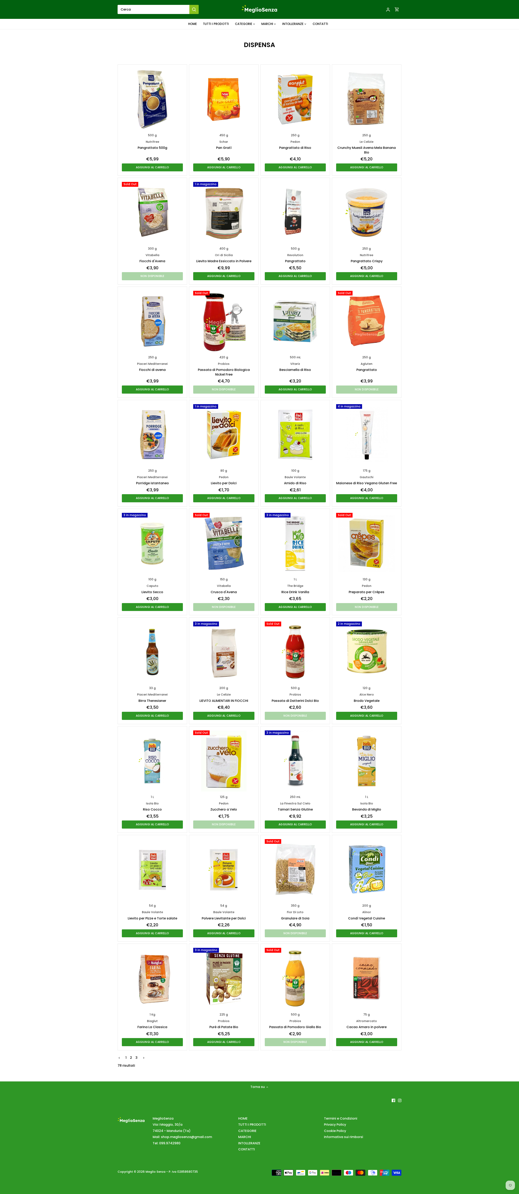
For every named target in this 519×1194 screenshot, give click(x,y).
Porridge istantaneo (152, 480)
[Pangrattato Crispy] (366, 212)
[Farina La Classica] (152, 978)
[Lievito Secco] (152, 543)
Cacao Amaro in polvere (366, 1024)
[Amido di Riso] (295, 434)
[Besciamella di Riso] (295, 321)
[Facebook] (393, 1100)
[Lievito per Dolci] (223, 434)
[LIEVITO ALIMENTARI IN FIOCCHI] (223, 652)
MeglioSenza (163, 1118)
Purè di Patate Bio (223, 1024)
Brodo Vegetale (367, 698)
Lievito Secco (152, 589)
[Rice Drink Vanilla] (295, 543)
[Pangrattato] (295, 212)
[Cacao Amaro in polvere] (366, 978)
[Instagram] (399, 1100)
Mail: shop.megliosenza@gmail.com (182, 1137)
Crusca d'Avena (224, 589)
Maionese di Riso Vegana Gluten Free (366, 480)
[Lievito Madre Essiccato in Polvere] (223, 212)
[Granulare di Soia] (295, 869)
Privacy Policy (335, 1124)
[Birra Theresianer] (152, 652)
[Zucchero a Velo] (223, 760)
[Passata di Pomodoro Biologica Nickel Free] (223, 321)
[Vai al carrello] (397, 9)
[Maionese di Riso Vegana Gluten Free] (366, 434)
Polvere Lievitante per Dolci (224, 915)
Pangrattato (295, 258)
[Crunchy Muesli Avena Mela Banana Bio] (366, 99)
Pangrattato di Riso (295, 145)
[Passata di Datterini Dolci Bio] (295, 652)
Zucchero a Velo (223, 806)
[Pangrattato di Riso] (295, 99)
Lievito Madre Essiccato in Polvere (223, 258)
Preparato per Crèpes (366, 589)
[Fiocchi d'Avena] (152, 212)
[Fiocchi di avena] (152, 321)
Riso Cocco (152, 806)
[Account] (388, 9)
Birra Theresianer (152, 698)
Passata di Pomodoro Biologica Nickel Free (224, 369)
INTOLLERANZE (249, 1143)
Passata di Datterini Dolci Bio (295, 698)
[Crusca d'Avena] (223, 543)
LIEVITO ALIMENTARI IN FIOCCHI (223, 698)
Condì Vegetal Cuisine (366, 915)
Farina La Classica (152, 1024)
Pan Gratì (224, 145)
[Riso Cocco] (152, 760)
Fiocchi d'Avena (152, 258)
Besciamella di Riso (295, 367)
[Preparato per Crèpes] (366, 543)
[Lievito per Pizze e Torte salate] (152, 869)
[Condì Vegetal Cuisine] (366, 869)
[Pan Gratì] (223, 99)
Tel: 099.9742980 (166, 1143)
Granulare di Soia (295, 915)
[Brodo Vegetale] (366, 652)
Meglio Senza (155, 1172)
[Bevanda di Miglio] (366, 760)
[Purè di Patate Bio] (223, 978)
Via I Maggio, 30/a (167, 1124)
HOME (243, 1118)
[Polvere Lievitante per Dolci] (223, 869)
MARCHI (244, 1137)
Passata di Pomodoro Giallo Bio (295, 1024)
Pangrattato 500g (152, 145)
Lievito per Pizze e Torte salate (152, 915)
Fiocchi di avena (152, 367)
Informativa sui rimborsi (343, 1137)
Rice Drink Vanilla (295, 589)
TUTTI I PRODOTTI (252, 1124)
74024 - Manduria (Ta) (172, 1131)
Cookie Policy (335, 1131)
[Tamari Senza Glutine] (295, 760)
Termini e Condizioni (340, 1118)
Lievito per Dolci (224, 480)
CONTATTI (246, 1149)
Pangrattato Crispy (367, 258)
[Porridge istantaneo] (152, 434)
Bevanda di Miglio (366, 806)
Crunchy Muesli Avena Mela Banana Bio (366, 147)
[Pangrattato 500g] (152, 99)
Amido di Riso (295, 480)
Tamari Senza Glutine (295, 806)
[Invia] (194, 9)
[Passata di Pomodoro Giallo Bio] (295, 978)
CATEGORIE (247, 1131)
